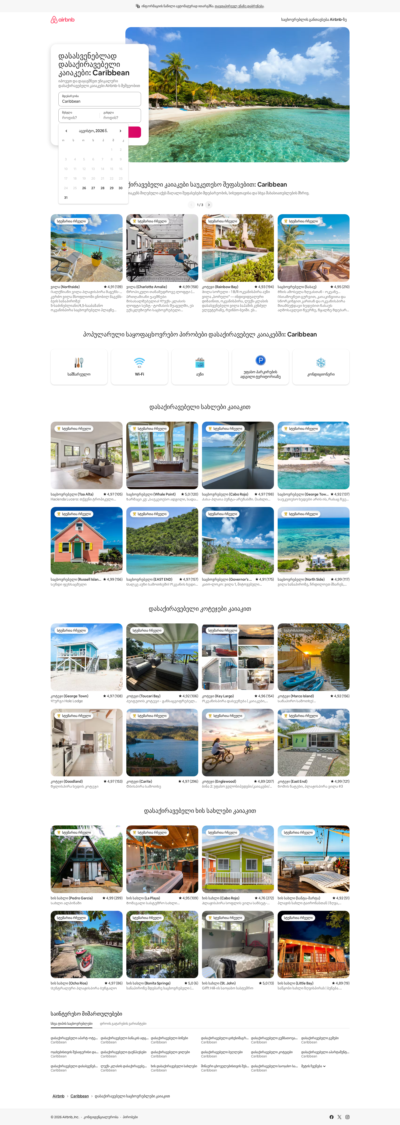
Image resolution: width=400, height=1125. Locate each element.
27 (93, 188)
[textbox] (79, 117)
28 (102, 188)
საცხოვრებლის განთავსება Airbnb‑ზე (314, 19)
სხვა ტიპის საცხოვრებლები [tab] (71, 1023)
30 (121, 188)
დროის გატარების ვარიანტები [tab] (123, 1023)
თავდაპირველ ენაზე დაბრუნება (239, 6)
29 (111, 188)
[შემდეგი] (208, 205)
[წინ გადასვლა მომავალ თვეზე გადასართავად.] (120, 131)
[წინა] (191, 205)
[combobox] (99, 101)
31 (65, 197)
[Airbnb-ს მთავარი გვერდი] (62, 19)
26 (84, 188)
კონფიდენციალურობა (101, 1117)
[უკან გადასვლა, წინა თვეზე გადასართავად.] (66, 131)
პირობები (130, 1117)
